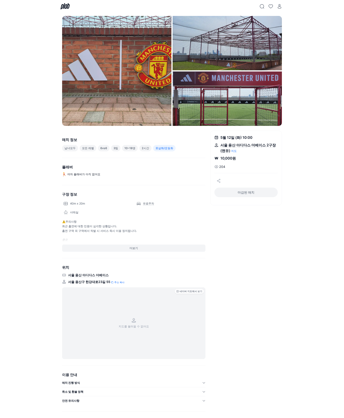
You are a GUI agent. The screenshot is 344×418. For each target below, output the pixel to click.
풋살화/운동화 (164, 148)
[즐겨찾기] (271, 6)
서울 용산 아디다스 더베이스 (88, 275)
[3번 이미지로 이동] (227, 98)
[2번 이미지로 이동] (227, 43)
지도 (234, 151)
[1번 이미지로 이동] (116, 71)
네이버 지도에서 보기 (191, 291)
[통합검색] (262, 6)
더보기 (134, 248)
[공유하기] (218, 180)
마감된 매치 (246, 192)
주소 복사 (119, 282)
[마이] (279, 6)
